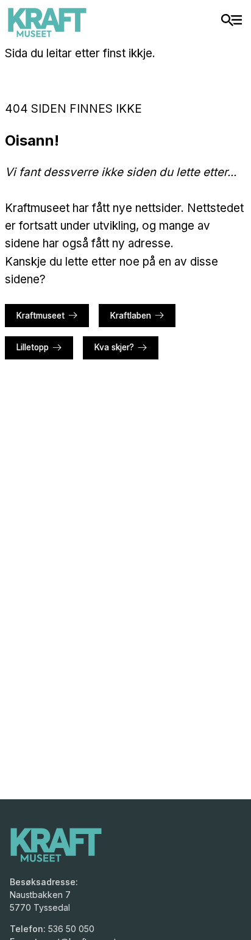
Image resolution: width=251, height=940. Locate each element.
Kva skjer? (114, 347)
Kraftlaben (130, 315)
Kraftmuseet (40, 315)
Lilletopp (32, 347)
